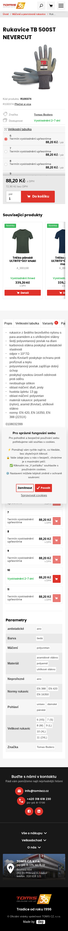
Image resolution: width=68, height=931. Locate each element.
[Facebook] (29, 811)
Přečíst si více (23, 104)
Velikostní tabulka (20, 129)
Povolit (45, 488)
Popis (8, 323)
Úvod (6, 14)
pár (11, 194)
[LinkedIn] (39, 811)
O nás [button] (31, 847)
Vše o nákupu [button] (31, 833)
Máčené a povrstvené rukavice (29, 14)
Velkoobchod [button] (32, 840)
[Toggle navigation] (41, 5)
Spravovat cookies (34, 495)
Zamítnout (25, 488)
